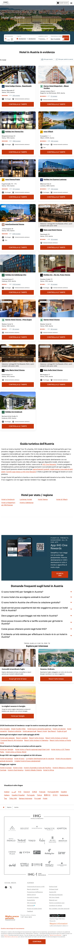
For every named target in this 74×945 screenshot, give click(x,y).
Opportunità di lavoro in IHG (35, 886)
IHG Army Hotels (54, 897)
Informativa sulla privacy (11, 936)
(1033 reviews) (16, 284)
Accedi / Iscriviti (63, 3)
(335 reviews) (16, 95)
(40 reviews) (54, 239)
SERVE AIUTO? (31, 894)
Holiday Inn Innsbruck (13, 412)
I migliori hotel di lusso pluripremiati (27, 761)
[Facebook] (6, 887)
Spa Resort (52, 731)
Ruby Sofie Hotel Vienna (53, 370)
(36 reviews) (15, 329)
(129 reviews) (54, 189)
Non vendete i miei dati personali (59, 908)
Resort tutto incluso (36, 738)
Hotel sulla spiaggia (7, 738)
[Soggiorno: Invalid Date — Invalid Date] (26, 39)
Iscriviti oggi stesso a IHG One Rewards (21, 472)
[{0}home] (3, 807)
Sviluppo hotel (53, 889)
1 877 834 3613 (26, 917)
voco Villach (48, 131)
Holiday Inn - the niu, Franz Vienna (57, 275)
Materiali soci (53, 900)
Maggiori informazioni (59, 923)
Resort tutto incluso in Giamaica (36, 740)
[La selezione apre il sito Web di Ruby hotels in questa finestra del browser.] (42, 840)
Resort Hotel (42, 731)
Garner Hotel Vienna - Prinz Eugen (18, 320)
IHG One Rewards (49, 464)
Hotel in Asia (17, 768)
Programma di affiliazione (35, 892)
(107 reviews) (16, 189)
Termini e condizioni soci (56, 903)
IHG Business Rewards (56, 894)
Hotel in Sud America (15, 770)
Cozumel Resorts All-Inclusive (11, 740)
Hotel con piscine (59, 729)
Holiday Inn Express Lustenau (55, 179)
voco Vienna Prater (12, 179)
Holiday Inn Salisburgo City (15, 275)
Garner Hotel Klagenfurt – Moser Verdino (56, 87)
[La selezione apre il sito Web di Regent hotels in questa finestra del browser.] (24, 828)
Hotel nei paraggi (6, 759)
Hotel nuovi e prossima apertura (39, 729)
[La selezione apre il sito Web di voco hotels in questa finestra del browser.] (32, 840)
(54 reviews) (54, 284)
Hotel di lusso (19, 759)
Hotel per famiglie (6, 749)
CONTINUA (37, 941)
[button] (71, 3)
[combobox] (8, 40)
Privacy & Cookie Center (34, 908)
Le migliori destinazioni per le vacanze (40, 759)
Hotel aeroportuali (29, 731)
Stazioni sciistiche (14, 731)
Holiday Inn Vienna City (14, 131)
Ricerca (65, 38)
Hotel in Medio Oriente (33, 770)
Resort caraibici (22, 738)
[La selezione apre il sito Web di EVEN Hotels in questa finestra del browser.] (24, 852)
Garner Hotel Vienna (52, 320)
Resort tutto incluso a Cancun (56, 738)
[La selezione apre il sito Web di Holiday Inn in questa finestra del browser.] (49, 852)
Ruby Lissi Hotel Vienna (53, 230)
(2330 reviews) (16, 233)
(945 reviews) (54, 141)
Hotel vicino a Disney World (16, 752)
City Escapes (5, 729)
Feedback (30, 911)
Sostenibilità (31, 900)
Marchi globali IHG (32, 889)
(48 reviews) (54, 329)
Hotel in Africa (48, 770)
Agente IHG (52, 892)
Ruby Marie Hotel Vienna (15, 370)
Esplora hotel (53, 886)
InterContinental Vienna (14, 224)
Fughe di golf (62, 731)
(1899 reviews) (17, 141)
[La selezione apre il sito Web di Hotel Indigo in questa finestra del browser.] (11, 840)
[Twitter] (11, 887)
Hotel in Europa (6, 768)
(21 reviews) (54, 96)
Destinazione (9, 36)
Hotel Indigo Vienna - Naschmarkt (18, 86)
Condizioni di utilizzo (55, 905)
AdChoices (30, 905)
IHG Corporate (31, 903)
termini (6, 935)
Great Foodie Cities (18, 729)
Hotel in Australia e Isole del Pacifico (37, 768)
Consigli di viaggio (33, 897)
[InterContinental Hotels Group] (6, 2)
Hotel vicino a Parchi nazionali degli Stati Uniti (32, 749)
